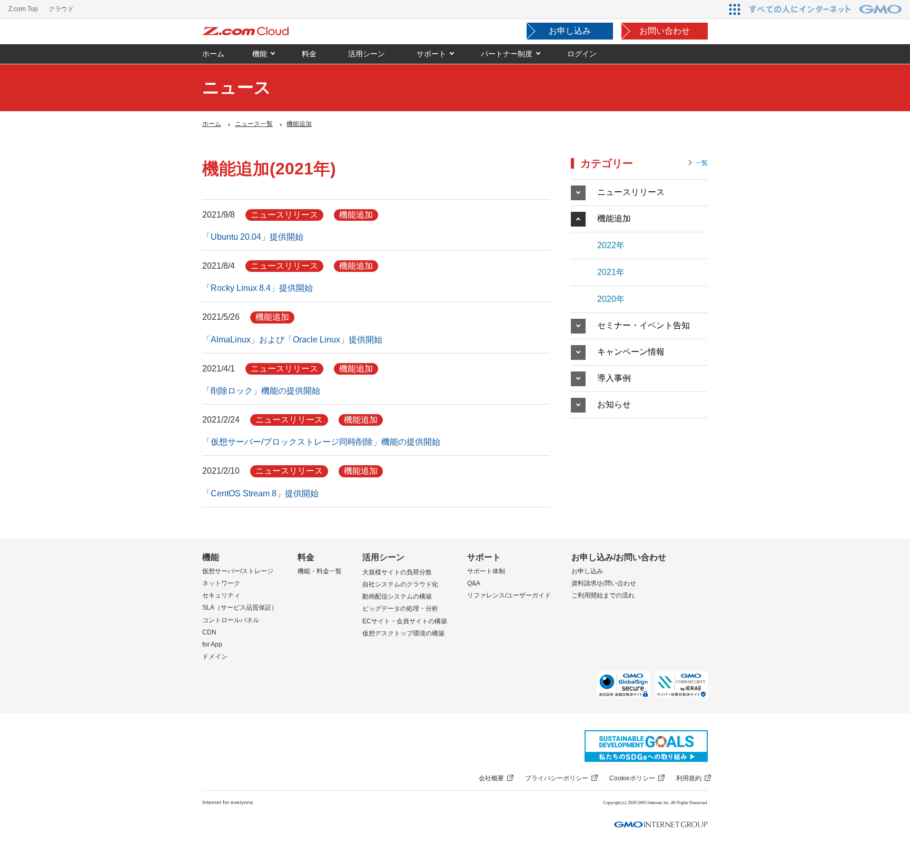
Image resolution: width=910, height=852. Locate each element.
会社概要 (491, 778)
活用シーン (383, 557)
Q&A (473, 583)
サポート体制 (486, 571)
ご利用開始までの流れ (603, 595)
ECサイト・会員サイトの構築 (404, 621)
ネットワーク (221, 583)
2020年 (611, 299)
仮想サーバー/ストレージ (237, 571)
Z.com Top (23, 9)
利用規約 (688, 778)
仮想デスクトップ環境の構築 (403, 633)
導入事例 (614, 378)
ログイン (582, 54)
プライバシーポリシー (556, 778)
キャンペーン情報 (631, 351)
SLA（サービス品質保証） (240, 607)
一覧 (701, 163)
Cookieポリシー (632, 778)
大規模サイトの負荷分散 (397, 572)
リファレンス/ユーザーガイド (509, 595)
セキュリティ (221, 595)
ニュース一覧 (254, 124)
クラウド (61, 9)
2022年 (611, 245)
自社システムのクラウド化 (400, 584)
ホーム (211, 124)
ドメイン (215, 656)
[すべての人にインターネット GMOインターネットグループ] (827, 9)
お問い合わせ (664, 30)
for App (212, 644)
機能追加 (299, 124)
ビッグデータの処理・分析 (400, 608)
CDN (209, 632)
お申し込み (570, 30)
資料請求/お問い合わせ (603, 583)
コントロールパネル (230, 620)
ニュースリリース (631, 192)
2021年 (611, 272)
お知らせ (614, 404)
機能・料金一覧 (320, 571)
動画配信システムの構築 (397, 596)
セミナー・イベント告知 (643, 325)
